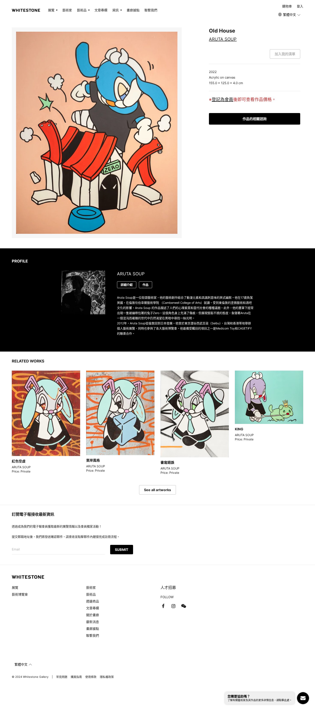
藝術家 (67, 10)
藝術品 (91, 594)
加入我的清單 (285, 54)
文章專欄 (100, 10)
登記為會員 (222, 99)
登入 (300, 6)
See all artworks (157, 490)
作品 (145, 284)
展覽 (15, 588)
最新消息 (92, 622)
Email (16, 549)
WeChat (183, 606)
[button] (289, 15)
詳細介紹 (127, 284)
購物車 (287, 6)
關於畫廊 (93, 615)
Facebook (163, 606)
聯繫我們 (150, 10)
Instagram (173, 606)
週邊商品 (92, 601)
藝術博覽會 (20, 594)
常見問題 (61, 676)
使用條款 (90, 676)
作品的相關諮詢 (255, 119)
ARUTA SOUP (223, 39)
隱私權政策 (107, 676)
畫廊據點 (133, 10)
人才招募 (168, 587)
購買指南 (76, 676)
